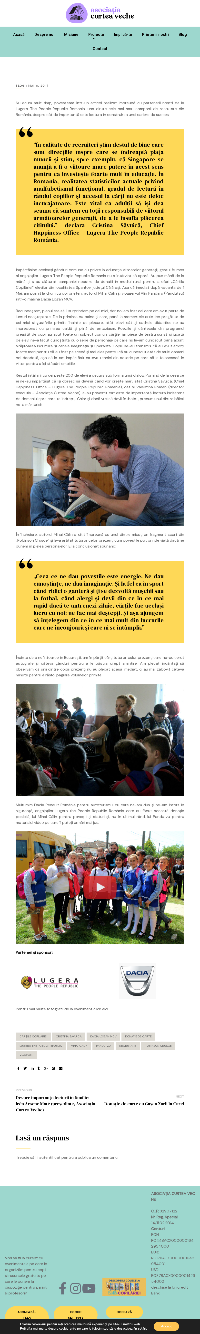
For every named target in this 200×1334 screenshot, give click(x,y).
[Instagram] (76, 1288)
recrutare (127, 1046)
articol (96, 102)
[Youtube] (89, 1288)
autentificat (49, 1157)
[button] (27, 1317)
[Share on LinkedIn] (32, 1068)
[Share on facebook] (18, 1068)
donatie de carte (138, 1036)
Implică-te (123, 34)
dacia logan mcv (103, 1036)
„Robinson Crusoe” (32, 540)
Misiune (71, 34)
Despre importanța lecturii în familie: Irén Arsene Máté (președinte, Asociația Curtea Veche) (55, 1104)
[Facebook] (62, 1288)
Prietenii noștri (155, 34)
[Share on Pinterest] (53, 1068)
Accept (166, 1326)
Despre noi (44, 34)
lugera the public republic (41, 1046)
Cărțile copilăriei (33, 1036)
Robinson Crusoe (158, 1046)
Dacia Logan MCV (56, 299)
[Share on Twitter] (25, 1068)
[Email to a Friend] (60, 1068)
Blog (183, 34)
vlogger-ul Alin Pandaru (142, 293)
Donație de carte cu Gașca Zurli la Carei (144, 1104)
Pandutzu (174, 293)
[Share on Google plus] (46, 1068)
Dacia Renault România (55, 804)
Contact (100, 48)
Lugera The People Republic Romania (50, 108)
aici (105, 1009)
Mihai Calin (79, 1046)
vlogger (26, 1055)
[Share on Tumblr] (39, 1068)
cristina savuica (69, 1036)
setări (142, 1328)
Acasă (19, 34)
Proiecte (96, 34)
